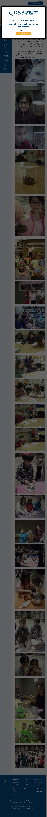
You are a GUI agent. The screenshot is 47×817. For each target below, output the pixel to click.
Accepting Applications (23, 20)
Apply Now (23, 33)
